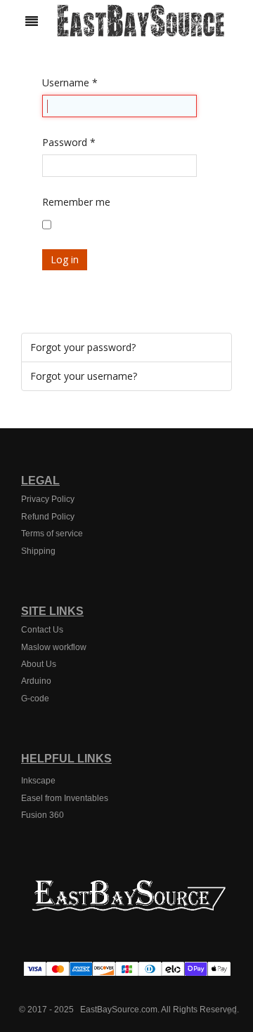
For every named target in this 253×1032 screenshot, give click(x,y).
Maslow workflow (53, 647)
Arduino (36, 681)
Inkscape (38, 781)
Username (70, 82)
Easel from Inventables (64, 798)
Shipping (38, 551)
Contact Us (42, 630)
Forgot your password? (83, 347)
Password (69, 142)
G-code (35, 698)
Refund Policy (47, 517)
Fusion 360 (42, 815)
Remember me (76, 202)
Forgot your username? (83, 376)
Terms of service (52, 533)
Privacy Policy (47, 499)
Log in (65, 259)
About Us (38, 664)
